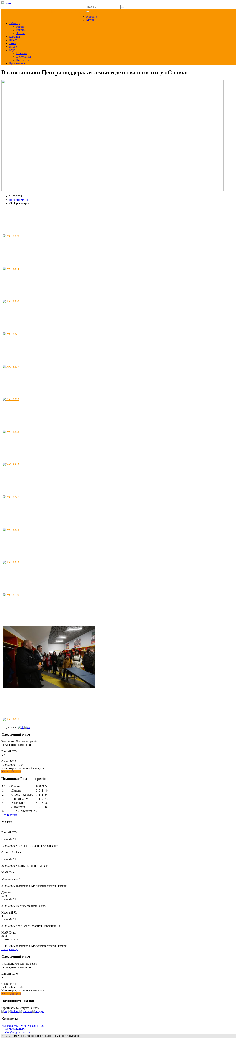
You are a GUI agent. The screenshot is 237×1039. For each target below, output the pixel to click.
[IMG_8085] (26, 706)
